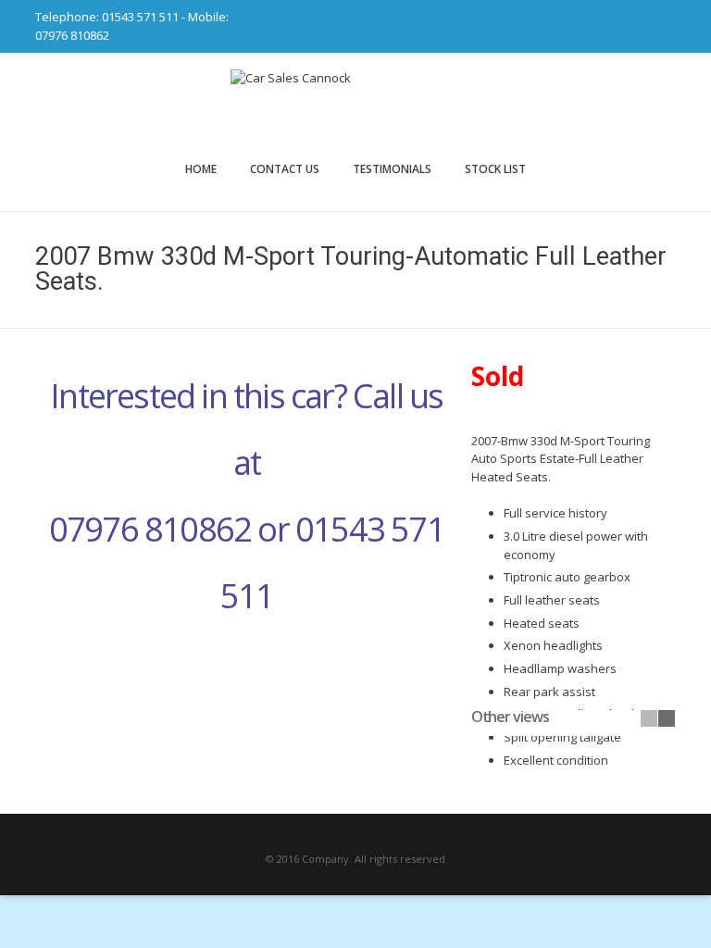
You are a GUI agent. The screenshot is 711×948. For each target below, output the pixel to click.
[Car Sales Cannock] (355, 106)
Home (201, 169)
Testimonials (392, 169)
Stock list (495, 169)
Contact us (284, 169)
